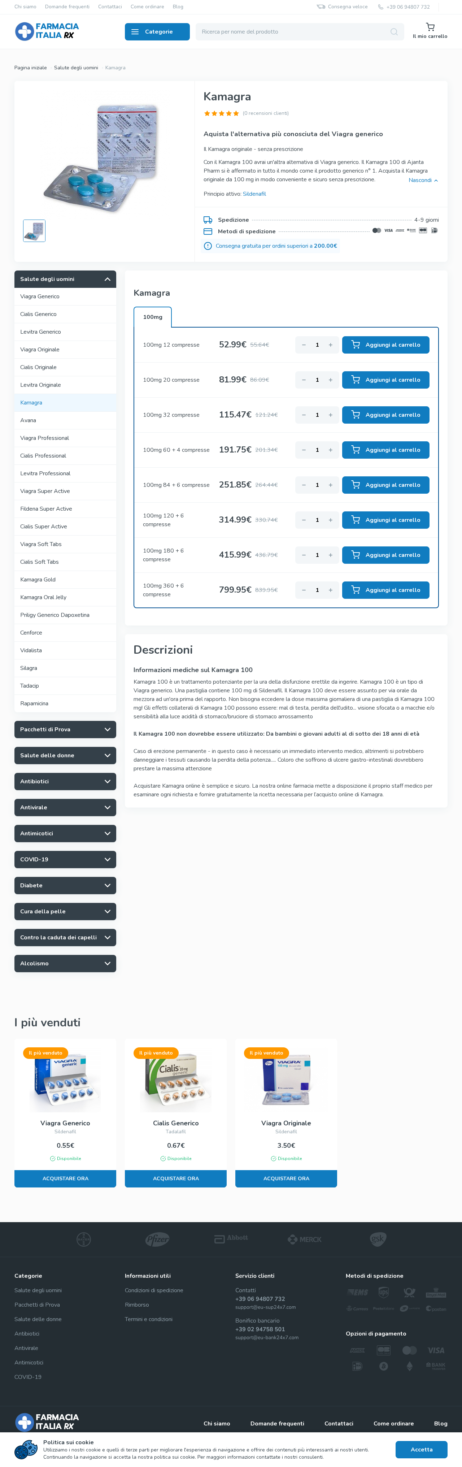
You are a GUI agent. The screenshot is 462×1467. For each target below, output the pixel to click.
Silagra (28, 668)
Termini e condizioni (149, 1319)
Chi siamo (25, 7)
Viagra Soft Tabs (41, 544)
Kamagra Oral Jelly (43, 597)
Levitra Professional (45, 473)
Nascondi (420, 180)
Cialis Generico (38, 314)
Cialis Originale (38, 367)
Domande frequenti (67, 7)
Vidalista (31, 650)
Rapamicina (34, 703)
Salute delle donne (38, 1319)
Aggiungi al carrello (393, 345)
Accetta (422, 1450)
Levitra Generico (40, 332)
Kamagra (31, 403)
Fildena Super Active (46, 509)
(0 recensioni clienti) (266, 113)
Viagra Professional (44, 438)
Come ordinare (147, 7)
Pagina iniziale (30, 67)
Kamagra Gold (38, 580)
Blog (178, 7)
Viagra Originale (40, 350)
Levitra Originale (40, 385)
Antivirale (26, 1348)
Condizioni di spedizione (154, 1290)
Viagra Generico (40, 296)
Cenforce (31, 633)
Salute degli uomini (76, 67)
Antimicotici (28, 1363)
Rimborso (137, 1305)
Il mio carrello (430, 36)
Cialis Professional (43, 456)
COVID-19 (28, 1377)
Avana (28, 420)
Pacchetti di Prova (37, 1305)
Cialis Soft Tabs (39, 562)
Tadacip (29, 686)
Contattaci (110, 7)
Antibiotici (26, 1334)
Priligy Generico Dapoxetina (55, 615)
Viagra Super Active (45, 491)
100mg (152, 317)
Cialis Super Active (43, 527)
